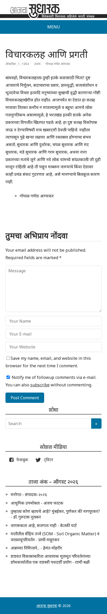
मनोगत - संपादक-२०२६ (29, 494)
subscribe (40, 385)
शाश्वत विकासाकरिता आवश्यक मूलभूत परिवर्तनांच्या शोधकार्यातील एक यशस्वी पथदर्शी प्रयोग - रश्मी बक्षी (50, 559)
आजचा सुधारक (46, 605)
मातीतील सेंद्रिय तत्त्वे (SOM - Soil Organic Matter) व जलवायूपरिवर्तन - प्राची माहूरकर (55, 536)
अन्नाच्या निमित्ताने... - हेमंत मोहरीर (36, 548)
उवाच (37, 64)
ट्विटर (47, 460)
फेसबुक (21, 460)
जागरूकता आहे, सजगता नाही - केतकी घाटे (44, 525)
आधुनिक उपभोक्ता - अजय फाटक (37, 503)
